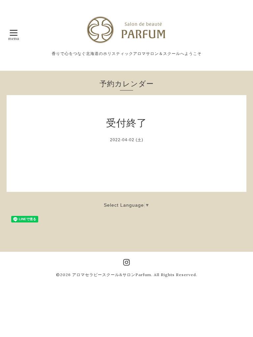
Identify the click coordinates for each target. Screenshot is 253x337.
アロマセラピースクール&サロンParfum (111, 274)
